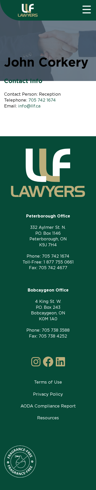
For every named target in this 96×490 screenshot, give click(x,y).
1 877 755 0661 (59, 262)
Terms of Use (48, 382)
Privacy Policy (48, 394)
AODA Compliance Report (48, 406)
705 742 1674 (42, 100)
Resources (48, 417)
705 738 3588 (56, 330)
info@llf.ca (29, 105)
